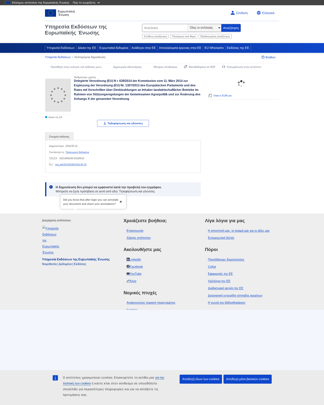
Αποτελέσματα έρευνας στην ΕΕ (180, 47)
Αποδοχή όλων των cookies (200, 379)
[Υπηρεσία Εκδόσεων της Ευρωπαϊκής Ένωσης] (60, 13)
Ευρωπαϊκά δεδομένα (113, 47)
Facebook (136, 266)
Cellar (212, 266)
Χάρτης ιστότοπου (139, 237)
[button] (120, 201)
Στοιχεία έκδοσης (59, 136)
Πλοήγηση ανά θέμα (184, 36)
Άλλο (133, 281)
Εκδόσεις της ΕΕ (238, 47)
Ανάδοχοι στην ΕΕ (143, 47)
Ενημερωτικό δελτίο (221, 237)
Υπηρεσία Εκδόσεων (61, 47)
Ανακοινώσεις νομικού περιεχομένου (151, 302)
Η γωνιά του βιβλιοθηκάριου (226, 302)
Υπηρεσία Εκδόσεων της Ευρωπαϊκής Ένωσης (76, 30)
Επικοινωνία (135, 230)
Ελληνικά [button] (268, 13)
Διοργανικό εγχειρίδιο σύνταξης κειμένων (235, 295)
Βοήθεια (270, 57)
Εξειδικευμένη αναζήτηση (215, 36)
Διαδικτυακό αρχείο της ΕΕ (225, 288)
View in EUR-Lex (222, 95)
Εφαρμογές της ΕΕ (220, 273)
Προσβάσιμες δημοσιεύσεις (226, 259)
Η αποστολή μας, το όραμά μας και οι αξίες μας (239, 230)
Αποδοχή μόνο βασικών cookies (247, 379)
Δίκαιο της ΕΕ (87, 47)
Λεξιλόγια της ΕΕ (219, 281)
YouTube (136, 273)
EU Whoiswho (214, 47)
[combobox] (165, 28)
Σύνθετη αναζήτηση (155, 36)
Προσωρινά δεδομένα (77, 152)
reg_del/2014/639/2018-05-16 (70, 164)
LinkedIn (135, 259)
